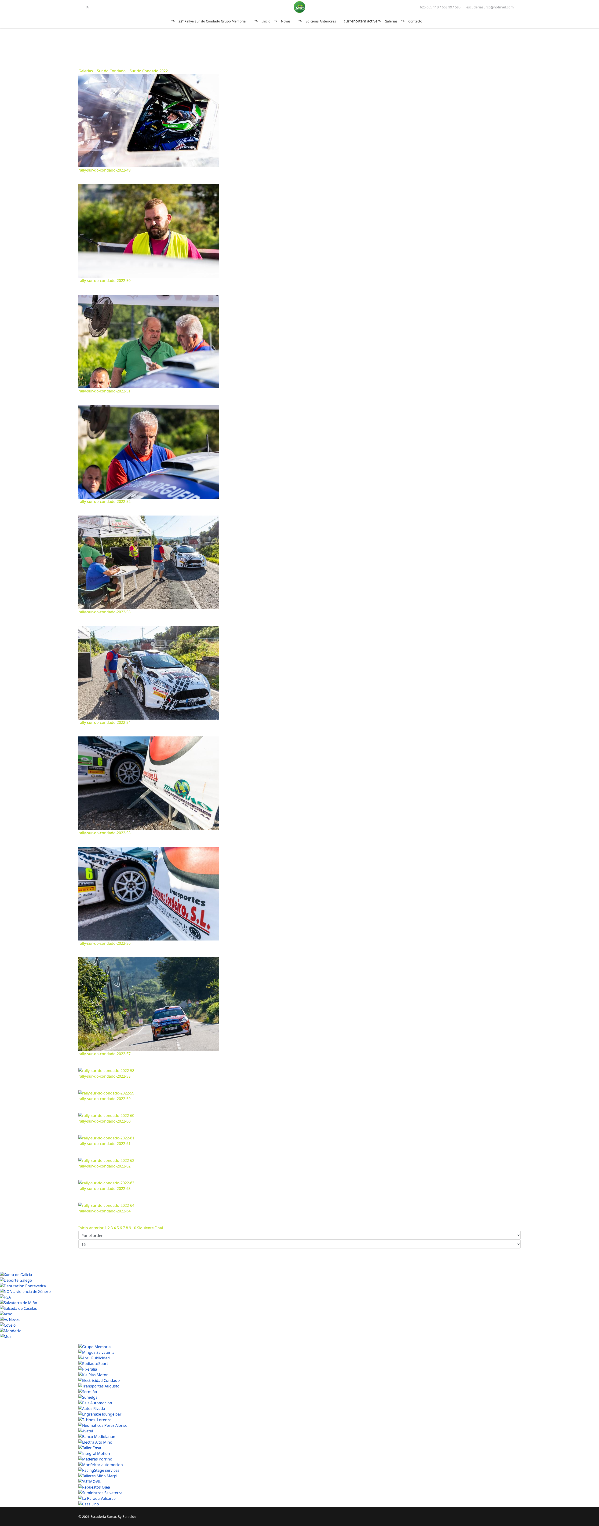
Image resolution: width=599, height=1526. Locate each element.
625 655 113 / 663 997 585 (440, 7)
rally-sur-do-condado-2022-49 (104, 170)
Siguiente (145, 1227)
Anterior (96, 1227)
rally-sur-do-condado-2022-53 (104, 612)
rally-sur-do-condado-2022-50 (104, 280)
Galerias (391, 21)
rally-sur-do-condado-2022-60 (104, 1121)
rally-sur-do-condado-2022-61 (104, 1143)
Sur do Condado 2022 (149, 70)
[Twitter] (87, 7)
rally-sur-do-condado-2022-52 (104, 501)
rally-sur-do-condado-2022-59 (104, 1098)
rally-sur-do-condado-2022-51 (104, 391)
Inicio (266, 21)
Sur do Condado (111, 70)
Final (159, 1227)
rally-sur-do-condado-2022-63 (104, 1188)
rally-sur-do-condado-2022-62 (104, 1166)
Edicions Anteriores (321, 21)
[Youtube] (95, 7)
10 (134, 1227)
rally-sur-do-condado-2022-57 (104, 1053)
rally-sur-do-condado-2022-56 (104, 943)
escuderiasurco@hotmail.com (490, 7)
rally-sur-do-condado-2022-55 (104, 832)
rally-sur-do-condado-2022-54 (104, 722)
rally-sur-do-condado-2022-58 (104, 1076)
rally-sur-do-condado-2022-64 (104, 1211)
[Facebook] (79, 7)
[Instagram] (102, 7)
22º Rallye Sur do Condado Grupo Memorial (213, 21)
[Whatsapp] (110, 7)
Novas (286, 21)
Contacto (415, 21)
